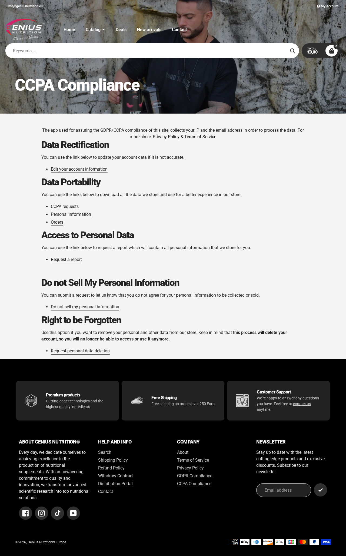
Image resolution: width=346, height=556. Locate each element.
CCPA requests (65, 206)
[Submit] (320, 490)
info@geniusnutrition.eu (25, 6)
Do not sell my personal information (85, 306)
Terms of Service (193, 460)
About (182, 452)
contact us (302, 404)
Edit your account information (79, 169)
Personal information (71, 214)
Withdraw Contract (116, 475)
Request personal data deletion (80, 350)
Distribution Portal (115, 483)
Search (104, 452)
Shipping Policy (113, 460)
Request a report (66, 259)
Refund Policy (111, 468)
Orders (57, 222)
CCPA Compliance (194, 483)
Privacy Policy (190, 468)
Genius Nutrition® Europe (47, 542)
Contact (105, 491)
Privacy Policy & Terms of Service (184, 136)
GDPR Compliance (194, 475)
